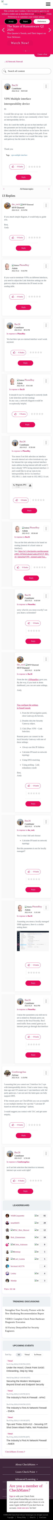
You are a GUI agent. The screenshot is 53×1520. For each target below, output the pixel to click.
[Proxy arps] (48, 189)
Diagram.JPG (21, 485)
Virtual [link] (27, 1355)
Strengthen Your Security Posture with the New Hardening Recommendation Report (24, 1312)
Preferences (42, 21)
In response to (16, 334)
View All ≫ (9, 1289)
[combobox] (26, 71)
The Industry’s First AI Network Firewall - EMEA (26, 1409)
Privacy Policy (40, 14)
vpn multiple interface (19, 155)
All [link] (19, 1355)
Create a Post (42, 54)
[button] (11, 21)
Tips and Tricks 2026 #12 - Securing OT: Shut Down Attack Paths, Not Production (27, 1426)
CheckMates (14, 1452)
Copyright (10, 1517)
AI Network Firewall (14, 61)
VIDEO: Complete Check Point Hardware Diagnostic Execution (25, 1321)
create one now (23, 1508)
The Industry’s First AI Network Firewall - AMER (26, 1442)
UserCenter (42, 1517)
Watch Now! (20, 43)
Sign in (12, 1496)
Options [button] (48, 61)
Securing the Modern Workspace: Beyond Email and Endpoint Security (25, 1383)
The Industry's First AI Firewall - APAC (25, 1397)
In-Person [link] (37, 1355)
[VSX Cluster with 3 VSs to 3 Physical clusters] (4, 189)
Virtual (10, 1361)
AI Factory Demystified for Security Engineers (22, 1329)
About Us (33, 1517)
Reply (23, 177)
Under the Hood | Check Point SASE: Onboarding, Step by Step (25, 1369)
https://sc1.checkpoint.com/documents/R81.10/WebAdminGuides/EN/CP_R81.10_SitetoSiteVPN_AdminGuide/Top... (31, 554)
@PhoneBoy (33, 679)
